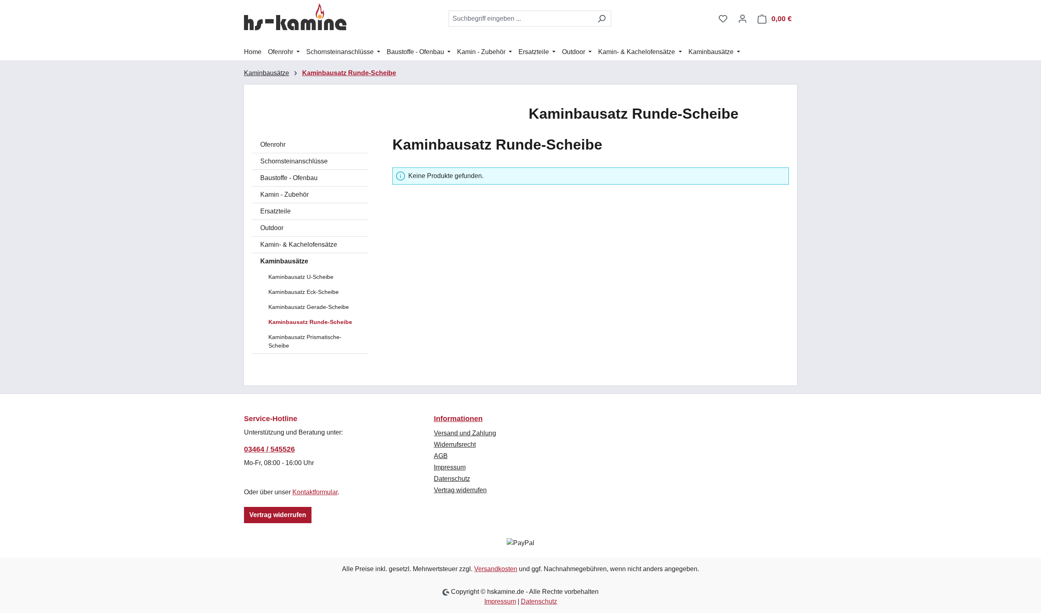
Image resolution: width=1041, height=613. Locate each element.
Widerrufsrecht (455, 444)
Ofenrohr (272, 144)
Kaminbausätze (284, 261)
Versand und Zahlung (465, 433)
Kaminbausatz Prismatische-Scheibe (305, 341)
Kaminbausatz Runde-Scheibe (310, 322)
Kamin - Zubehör (284, 194)
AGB (441, 455)
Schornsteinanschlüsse (294, 161)
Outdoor (271, 227)
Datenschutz (452, 478)
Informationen (458, 419)
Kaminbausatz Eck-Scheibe (303, 292)
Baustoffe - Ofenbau (289, 177)
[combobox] (520, 19)
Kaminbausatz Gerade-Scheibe (308, 307)
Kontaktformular (315, 492)
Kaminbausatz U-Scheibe (300, 277)
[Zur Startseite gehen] (295, 17)
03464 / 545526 (269, 449)
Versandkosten (495, 568)
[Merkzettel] (723, 19)
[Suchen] (601, 19)
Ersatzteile (275, 211)
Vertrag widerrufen (277, 514)
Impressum (450, 467)
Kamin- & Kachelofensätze (298, 244)
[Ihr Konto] (742, 19)
